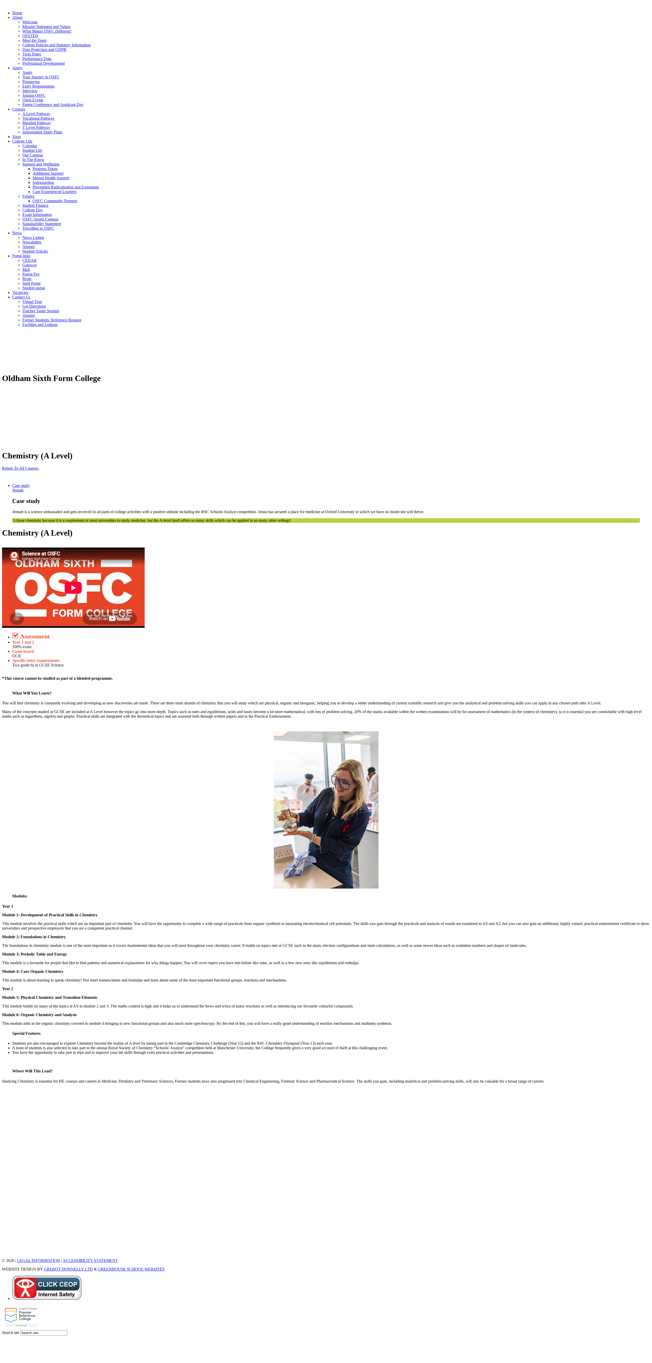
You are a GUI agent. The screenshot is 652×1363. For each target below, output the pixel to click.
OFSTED (30, 36)
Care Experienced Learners (54, 191)
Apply (17, 68)
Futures (28, 196)
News (17, 233)
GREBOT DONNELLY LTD (68, 1269)
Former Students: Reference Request (51, 320)
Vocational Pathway (38, 118)
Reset (26, 279)
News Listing (33, 237)
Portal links (21, 256)
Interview (30, 91)
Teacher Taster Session (40, 311)
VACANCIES (13, 1252)
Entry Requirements (38, 86)
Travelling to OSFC (38, 228)
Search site (10, 1332)
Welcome (29, 22)
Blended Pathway (36, 123)
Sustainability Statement (41, 224)
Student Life (32, 150)
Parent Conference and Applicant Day (53, 104)
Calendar (29, 146)
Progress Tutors (45, 169)
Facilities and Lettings (40, 324)
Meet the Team (34, 40)
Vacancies (20, 292)
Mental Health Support (51, 178)
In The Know (33, 159)
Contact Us (21, 297)
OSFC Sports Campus (40, 219)
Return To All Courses (20, 468)
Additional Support (48, 173)
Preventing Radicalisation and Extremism (66, 187)
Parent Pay (31, 274)
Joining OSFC (34, 95)
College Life (22, 141)
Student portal (33, 288)
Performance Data (36, 59)
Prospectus (31, 81)
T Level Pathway (36, 127)
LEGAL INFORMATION (38, 1260)
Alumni (28, 246)
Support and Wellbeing (40, 164)
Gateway (29, 265)
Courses (18, 109)
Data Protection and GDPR (44, 49)
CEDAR (29, 260)
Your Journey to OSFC (41, 77)
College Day (32, 210)
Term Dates (31, 54)
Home (17, 13)
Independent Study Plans (42, 132)
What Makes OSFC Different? (47, 31)
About (17, 17)
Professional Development (43, 63)
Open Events (32, 100)
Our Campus (32, 155)
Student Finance (35, 205)
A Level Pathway (36, 114)
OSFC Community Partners (55, 201)
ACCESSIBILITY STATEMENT (90, 1260)
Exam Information (37, 214)
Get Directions (34, 306)
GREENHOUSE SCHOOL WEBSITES (131, 1269)
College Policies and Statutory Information (56, 45)
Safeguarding (43, 182)
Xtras (16, 136)
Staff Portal (31, 283)
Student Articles (35, 251)
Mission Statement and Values (46, 26)
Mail (26, 269)
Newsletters (31, 242)
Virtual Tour (32, 301)
